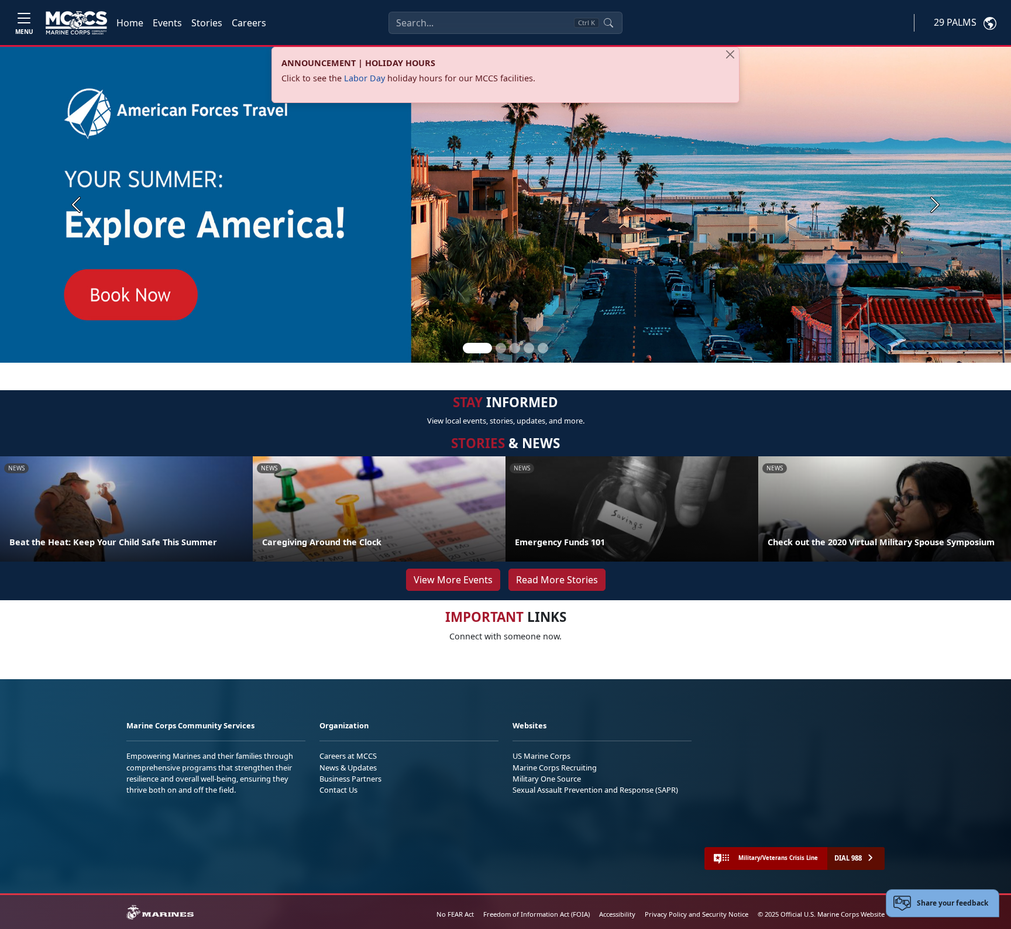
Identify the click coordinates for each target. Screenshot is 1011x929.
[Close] (730, 54)
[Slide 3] (515, 348)
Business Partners (350, 778)
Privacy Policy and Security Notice (696, 914)
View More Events (453, 579)
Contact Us (338, 790)
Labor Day (364, 78)
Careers (249, 22)
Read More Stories (557, 579)
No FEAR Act (455, 914)
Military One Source (547, 778)
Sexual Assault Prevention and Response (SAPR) (595, 790)
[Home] (76, 22)
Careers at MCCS (348, 756)
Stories (206, 22)
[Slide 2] (501, 348)
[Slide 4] (529, 348)
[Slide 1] (477, 348)
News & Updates (348, 767)
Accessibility (617, 914)
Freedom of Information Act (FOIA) (536, 914)
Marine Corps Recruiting (555, 767)
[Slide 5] (543, 348)
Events (167, 22)
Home (129, 22)
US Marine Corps (541, 756)
